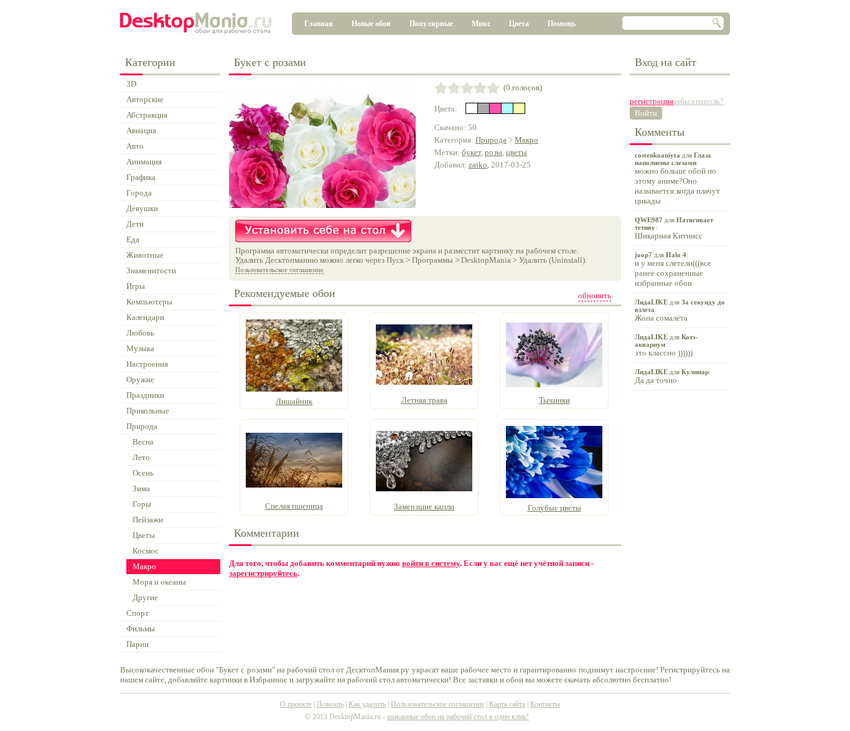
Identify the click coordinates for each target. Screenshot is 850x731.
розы (493, 152)
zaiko (478, 164)
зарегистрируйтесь (263, 573)
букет (471, 152)
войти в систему (431, 563)
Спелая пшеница (294, 506)
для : (677, 178)
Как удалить (367, 704)
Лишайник (294, 401)
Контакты (545, 704)
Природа (491, 139)
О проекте (296, 704)
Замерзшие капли (424, 506)
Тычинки (554, 400)
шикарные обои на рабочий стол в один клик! (458, 716)
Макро (526, 139)
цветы (516, 152)
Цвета (519, 23)
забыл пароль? (698, 101)
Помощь (562, 23)
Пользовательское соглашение (279, 269)
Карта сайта (507, 704)
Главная (318, 23)
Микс (481, 23)
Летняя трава (424, 400)
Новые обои (371, 23)
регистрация (651, 101)
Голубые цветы (554, 507)
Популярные (431, 23)
